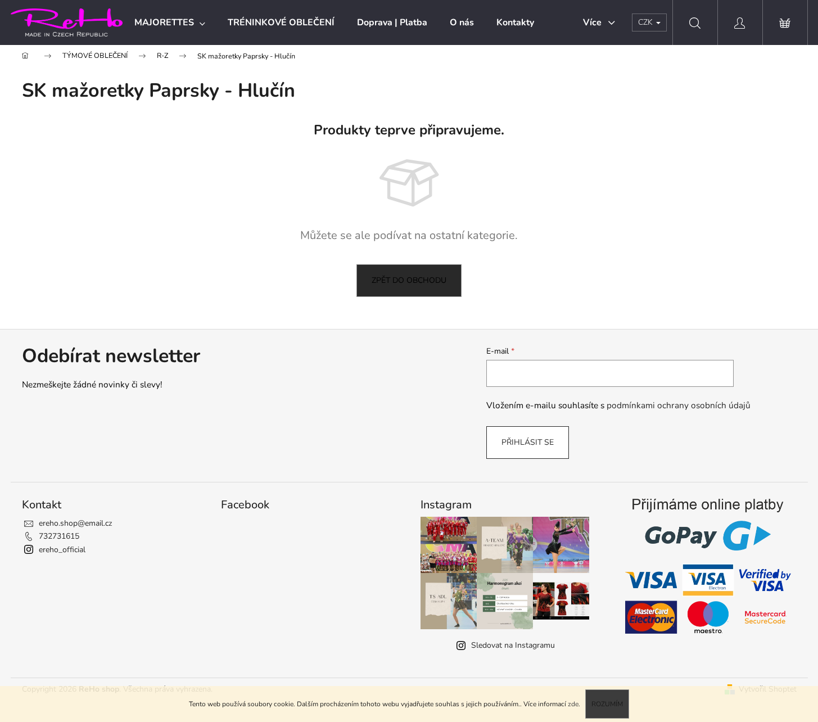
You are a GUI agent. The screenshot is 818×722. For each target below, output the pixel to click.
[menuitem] (169, 22)
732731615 (59, 536)
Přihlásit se (527, 442)
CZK (646, 22)
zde (573, 704)
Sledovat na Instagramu (513, 645)
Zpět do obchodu (409, 280)
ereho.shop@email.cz (75, 523)
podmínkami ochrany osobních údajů (679, 405)
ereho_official (62, 549)
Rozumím (607, 704)
